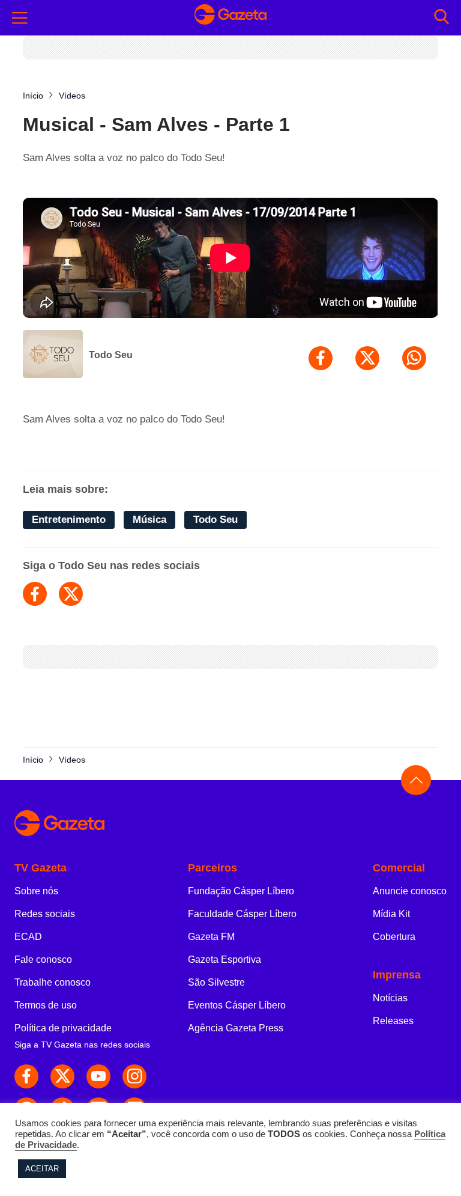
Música (149, 519)
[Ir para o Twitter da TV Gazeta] (62, 1076)
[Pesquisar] (441, 17)
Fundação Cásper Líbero (241, 891)
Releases (393, 1021)
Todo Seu (111, 355)
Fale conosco (43, 959)
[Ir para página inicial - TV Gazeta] (230, 18)
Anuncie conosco (410, 891)
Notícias (390, 998)
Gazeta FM (211, 937)
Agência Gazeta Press (235, 1028)
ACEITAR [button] (42, 1168)
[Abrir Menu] (20, 18)
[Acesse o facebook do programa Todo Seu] (35, 594)
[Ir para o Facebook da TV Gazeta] (26, 1076)
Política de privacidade (63, 1028)
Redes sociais (44, 914)
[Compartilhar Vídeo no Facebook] (321, 358)
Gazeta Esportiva (224, 959)
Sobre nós (36, 891)
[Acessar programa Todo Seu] (53, 355)
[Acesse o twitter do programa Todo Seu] (71, 594)
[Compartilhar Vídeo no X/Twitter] (367, 358)
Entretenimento (69, 519)
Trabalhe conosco (52, 982)
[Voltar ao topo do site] (416, 780)
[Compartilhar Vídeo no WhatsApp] (414, 358)
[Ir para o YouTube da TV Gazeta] (98, 1076)
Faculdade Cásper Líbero (242, 914)
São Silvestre (216, 982)
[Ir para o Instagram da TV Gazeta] (134, 1076)
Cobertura (394, 937)
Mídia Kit (391, 914)
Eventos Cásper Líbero (237, 1005)
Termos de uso (45, 1005)
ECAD (28, 937)
